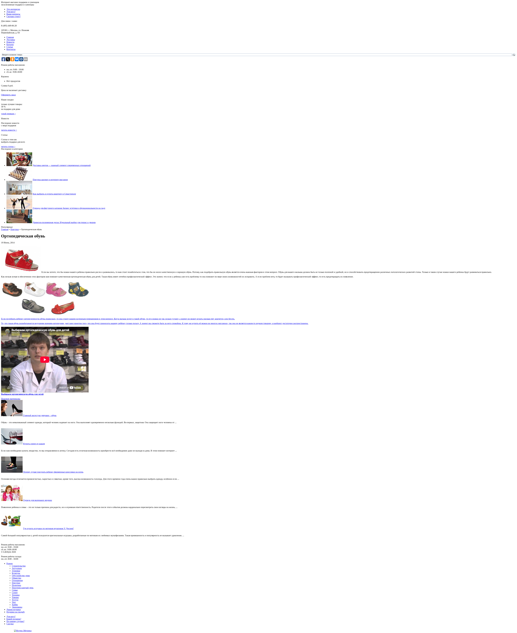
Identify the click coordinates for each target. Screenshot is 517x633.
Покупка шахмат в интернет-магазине (50, 179)
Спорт (15, 592)
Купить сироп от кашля (34, 444)
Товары (15, 597)
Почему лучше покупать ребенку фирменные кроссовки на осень (53, 472)
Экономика (17, 607)
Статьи (9, 47)
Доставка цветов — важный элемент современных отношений (62, 165)
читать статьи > (8, 146)
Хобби (15, 605)
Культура (16, 573)
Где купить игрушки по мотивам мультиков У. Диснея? (48, 528)
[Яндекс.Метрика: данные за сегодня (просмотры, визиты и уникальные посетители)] (23, 631)
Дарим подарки (13, 609)
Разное (9, 563)
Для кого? (10, 11)
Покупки (15, 229)
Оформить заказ (8, 95)
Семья (15, 590)
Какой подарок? (13, 619)
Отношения (17, 580)
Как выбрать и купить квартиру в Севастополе (54, 194)
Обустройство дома (21, 575)
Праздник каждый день (22, 588)
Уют (14, 602)
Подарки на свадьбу (15, 612)
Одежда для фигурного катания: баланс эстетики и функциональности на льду (69, 208)
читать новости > (9, 130)
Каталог (10, 44)
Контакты (10, 49)
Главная (10, 37)
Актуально (17, 568)
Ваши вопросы (13, 14)
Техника (16, 595)
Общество (16, 578)
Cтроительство (19, 566)
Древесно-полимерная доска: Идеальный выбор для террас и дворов (64, 222)
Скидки (10, 624)
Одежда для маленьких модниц (37, 500)
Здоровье (16, 571)
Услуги (15, 600)
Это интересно (13, 9)
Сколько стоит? (13, 16)
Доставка (10, 39)
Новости (10, 42)
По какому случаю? (15, 621)
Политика (16, 585)
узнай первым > (8, 114)
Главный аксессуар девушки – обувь (39, 415)
